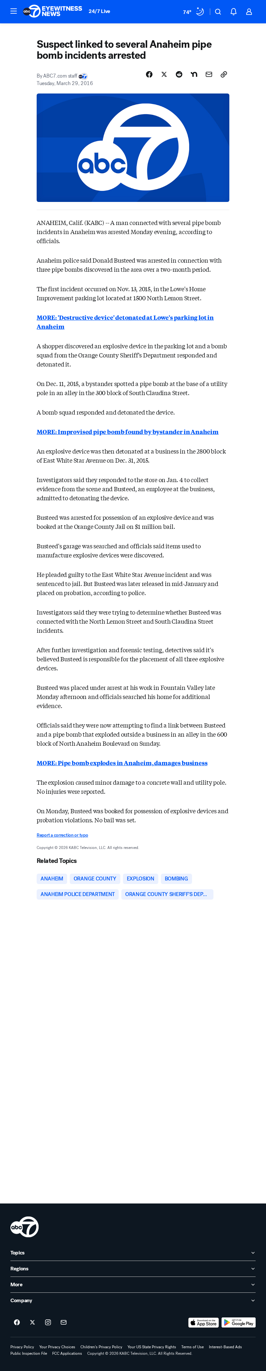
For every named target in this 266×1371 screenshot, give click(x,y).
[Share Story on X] (164, 74)
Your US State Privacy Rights (151, 1347)
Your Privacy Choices (57, 1347)
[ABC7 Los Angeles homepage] (52, 12)
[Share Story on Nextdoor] (194, 74)
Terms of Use (192, 1347)
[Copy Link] (223, 74)
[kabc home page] (24, 1226)
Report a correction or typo (62, 835)
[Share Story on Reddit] (179, 74)
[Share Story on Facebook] (149, 74)
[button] (13, 11)
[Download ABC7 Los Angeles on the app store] (203, 1322)
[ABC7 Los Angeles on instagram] (48, 1322)
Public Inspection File (28, 1353)
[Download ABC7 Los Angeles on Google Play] (239, 1322)
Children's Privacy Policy (101, 1347)
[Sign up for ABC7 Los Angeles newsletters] (63, 1322)
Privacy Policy (22, 1347)
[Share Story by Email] (208, 74)
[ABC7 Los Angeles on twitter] (32, 1322)
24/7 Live (99, 11)
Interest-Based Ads (225, 1347)
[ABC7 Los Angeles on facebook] (16, 1322)
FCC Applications (67, 1353)
